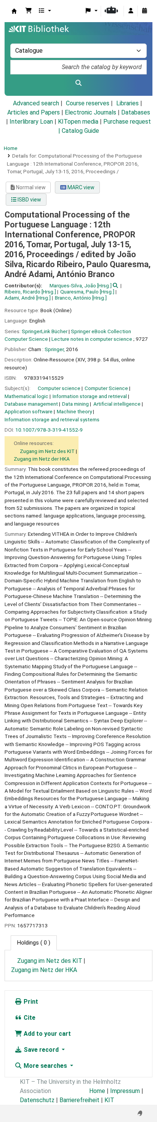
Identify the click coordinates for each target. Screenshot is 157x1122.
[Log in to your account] (130, 11)
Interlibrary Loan (31, 121)
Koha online (14, 11)
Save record (41, 1049)
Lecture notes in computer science (91, 339)
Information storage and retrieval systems (52, 419)
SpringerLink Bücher (44, 331)
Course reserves (87, 103)
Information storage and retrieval (90, 396)
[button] (28, 11)
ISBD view (28, 200)
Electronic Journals (90, 112)
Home (11, 148)
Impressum (125, 1091)
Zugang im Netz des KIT (47, 451)
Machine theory (74, 411)
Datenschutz (37, 1100)
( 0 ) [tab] (33, 943)
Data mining (75, 404)
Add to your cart (46, 1033)
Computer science (59, 388)
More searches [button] (45, 1065)
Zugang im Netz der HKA (42, 459)
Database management (31, 404)
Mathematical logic (26, 396)
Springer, (55, 349)
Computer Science (106, 388)
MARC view (80, 187)
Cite (28, 1017)
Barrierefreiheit (79, 1100)
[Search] (78, 83)
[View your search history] (144, 11)
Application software (29, 411)
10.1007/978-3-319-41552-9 (49, 430)
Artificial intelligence (117, 404)
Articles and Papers (33, 112)
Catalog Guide (80, 130)
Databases (135, 112)
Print (30, 1001)
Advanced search (36, 103)
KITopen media (78, 121)
